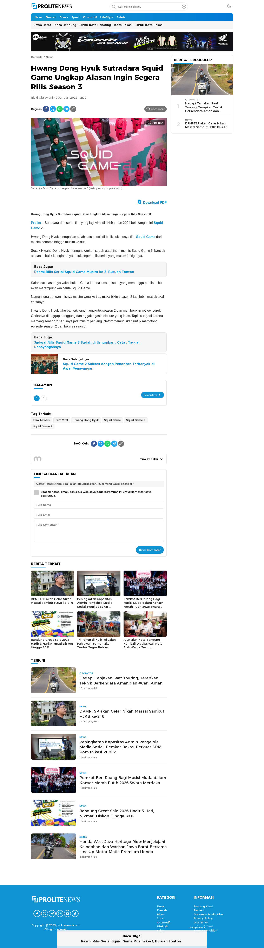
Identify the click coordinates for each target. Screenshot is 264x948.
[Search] (184, 6)
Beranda (36, 57)
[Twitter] (53, 109)
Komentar (158, 109)
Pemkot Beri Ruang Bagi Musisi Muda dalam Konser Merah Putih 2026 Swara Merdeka (143, 604)
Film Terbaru (41, 420)
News (49, 57)
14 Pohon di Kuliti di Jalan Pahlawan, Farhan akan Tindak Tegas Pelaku (96, 643)
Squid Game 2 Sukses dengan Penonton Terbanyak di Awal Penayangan (109, 366)
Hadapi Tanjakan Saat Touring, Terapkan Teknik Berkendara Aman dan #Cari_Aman (120, 681)
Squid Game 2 (135, 420)
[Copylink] (73, 109)
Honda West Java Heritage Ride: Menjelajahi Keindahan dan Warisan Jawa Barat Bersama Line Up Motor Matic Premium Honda (123, 846)
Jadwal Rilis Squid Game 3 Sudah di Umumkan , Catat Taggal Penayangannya (86, 344)
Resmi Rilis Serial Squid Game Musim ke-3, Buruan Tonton (85, 272)
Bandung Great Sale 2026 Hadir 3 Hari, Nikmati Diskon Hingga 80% (52, 643)
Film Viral (62, 420)
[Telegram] (66, 109)
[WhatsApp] (60, 109)
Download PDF (154, 202)
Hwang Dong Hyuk (86, 420)
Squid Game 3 (42, 426)
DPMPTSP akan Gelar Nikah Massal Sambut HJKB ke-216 (52, 601)
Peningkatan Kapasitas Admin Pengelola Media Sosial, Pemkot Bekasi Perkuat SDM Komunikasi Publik (95, 606)
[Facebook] (46, 109)
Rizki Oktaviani (42, 97)
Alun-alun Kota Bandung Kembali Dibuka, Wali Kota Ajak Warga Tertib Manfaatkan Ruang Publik (143, 645)
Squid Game (145, 237)
